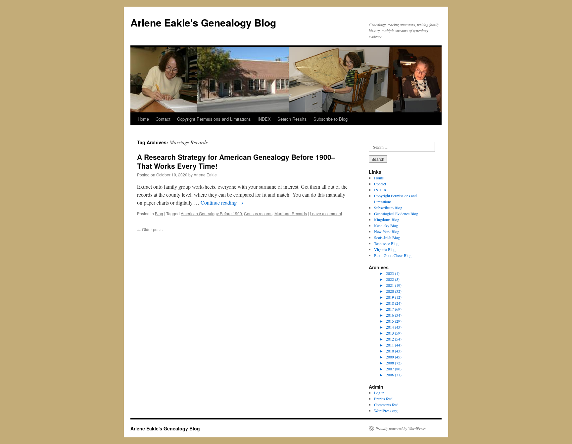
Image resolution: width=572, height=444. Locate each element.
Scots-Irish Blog (387, 237)
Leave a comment (326, 213)
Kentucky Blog (386, 225)
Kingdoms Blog (386, 219)
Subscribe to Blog (330, 119)
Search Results (292, 119)
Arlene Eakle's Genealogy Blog (203, 22)
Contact (163, 119)
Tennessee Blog (386, 243)
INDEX (264, 119)
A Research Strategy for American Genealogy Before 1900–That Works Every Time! (236, 161)
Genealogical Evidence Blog (396, 213)
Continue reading (222, 202)
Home (143, 119)
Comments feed (386, 404)
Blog (159, 213)
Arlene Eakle (205, 174)
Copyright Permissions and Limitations (214, 119)
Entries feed (383, 398)
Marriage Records (290, 213)
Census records (258, 213)
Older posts (150, 229)
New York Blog (386, 231)
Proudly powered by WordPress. (401, 428)
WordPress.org (386, 410)
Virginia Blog (385, 249)
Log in (379, 392)
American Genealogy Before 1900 (211, 213)
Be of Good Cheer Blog (392, 255)
